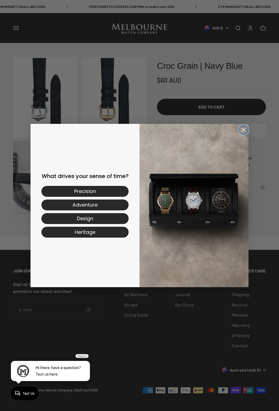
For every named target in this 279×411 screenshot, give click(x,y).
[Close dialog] (243, 130)
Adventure (85, 204)
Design (85, 218)
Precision (85, 191)
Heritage (85, 232)
